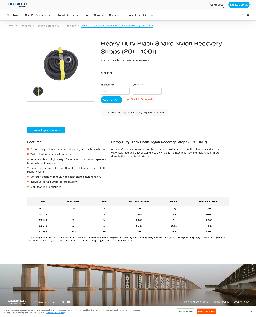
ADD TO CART (111, 99)
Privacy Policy (221, 301)
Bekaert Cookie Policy (55, 313)
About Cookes (94, 14)
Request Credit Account (140, 14)
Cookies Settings (185, 311)
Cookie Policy (241, 301)
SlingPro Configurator (38, 14)
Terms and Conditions (195, 301)
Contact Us (216, 4)
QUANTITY (138, 85)
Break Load (107, 85)
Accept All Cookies (206, 311)
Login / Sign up (239, 4)
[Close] (252, 311)
